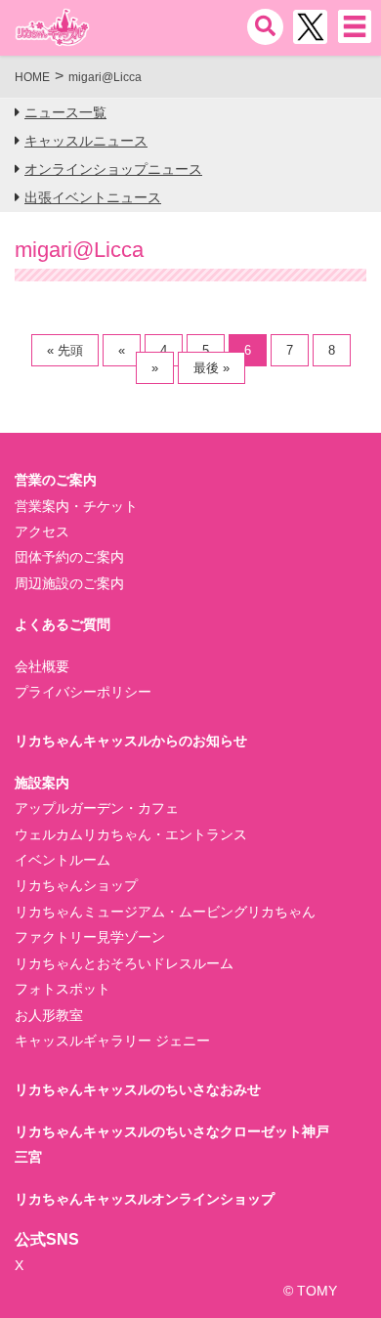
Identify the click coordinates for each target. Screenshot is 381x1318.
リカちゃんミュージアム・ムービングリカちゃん (165, 911)
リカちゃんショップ (76, 885)
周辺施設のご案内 (69, 583)
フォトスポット (62, 989)
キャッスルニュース (86, 141)
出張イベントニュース (92, 197)
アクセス (42, 531)
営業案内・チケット (76, 506)
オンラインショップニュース (113, 169)
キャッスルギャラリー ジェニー (112, 1040)
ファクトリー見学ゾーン (90, 937)
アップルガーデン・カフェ (97, 808)
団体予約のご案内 (69, 557)
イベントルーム (62, 860)
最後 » (211, 368)
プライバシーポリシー (83, 692)
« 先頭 (65, 350)
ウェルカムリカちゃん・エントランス (131, 834)
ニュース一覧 (65, 112)
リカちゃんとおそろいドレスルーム (124, 963)
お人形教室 (49, 1015)
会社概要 (42, 666)
